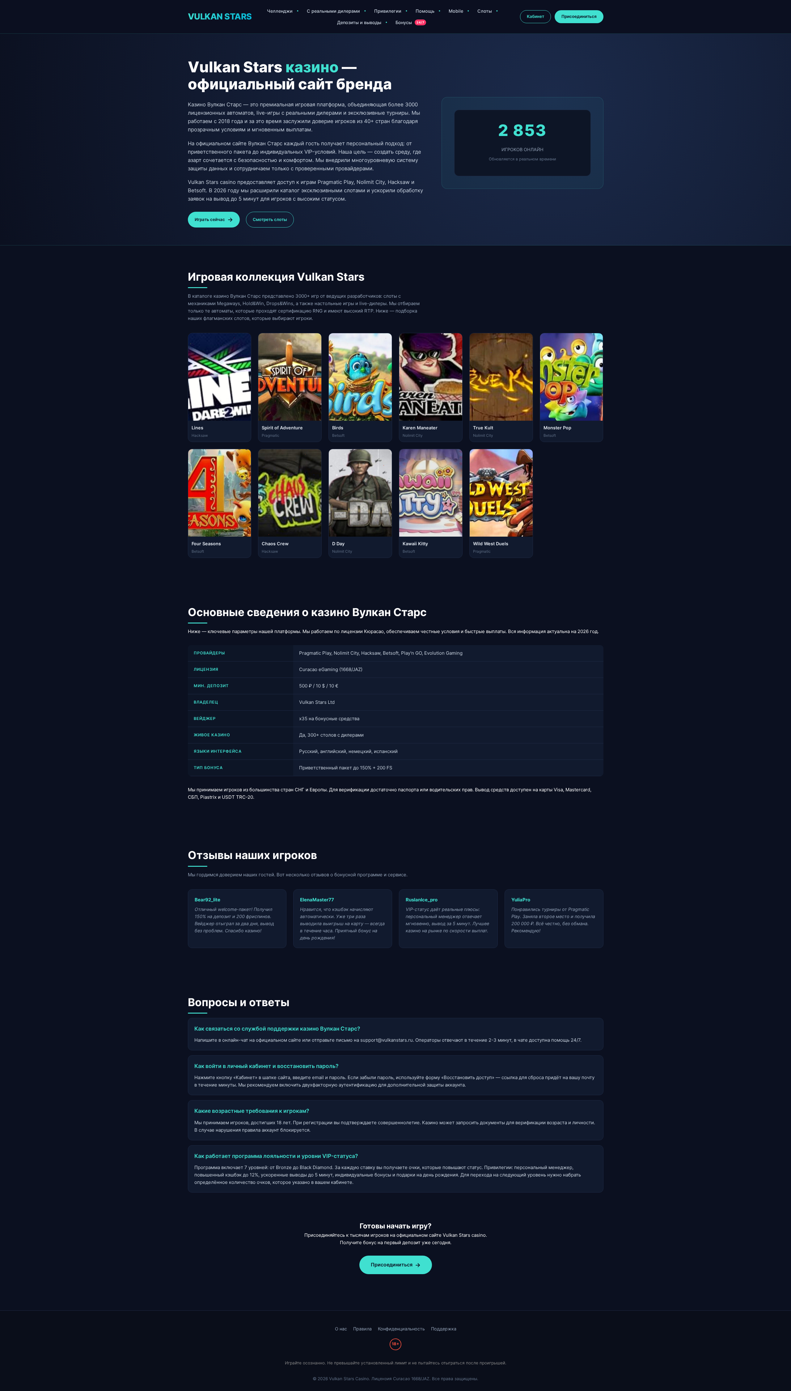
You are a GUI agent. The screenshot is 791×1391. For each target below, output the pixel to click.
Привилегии (387, 11)
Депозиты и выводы (359, 22)
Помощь (425, 11)
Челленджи (280, 11)
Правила (362, 1328)
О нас (341, 1328)
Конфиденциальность (401, 1328)
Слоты (484, 11)
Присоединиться (579, 16)
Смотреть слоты (270, 219)
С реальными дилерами (333, 11)
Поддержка (443, 1328)
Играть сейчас (210, 219)
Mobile (456, 11)
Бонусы (410, 22)
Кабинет (535, 16)
